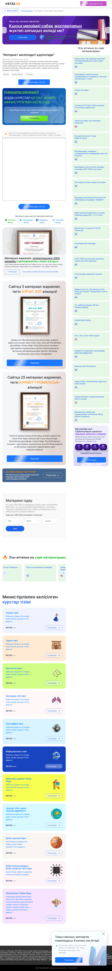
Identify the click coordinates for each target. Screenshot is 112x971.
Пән (9, 521)
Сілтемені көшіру (59, 221)
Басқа (6, 74)
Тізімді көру (51, 475)
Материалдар (27, 11)
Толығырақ (34, 118)
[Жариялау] (35, 360)
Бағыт (29, 521)
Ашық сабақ (17, 74)
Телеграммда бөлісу (28, 221)
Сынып (48, 521)
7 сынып (29, 74)
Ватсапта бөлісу (12, 221)
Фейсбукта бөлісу (43, 221)
